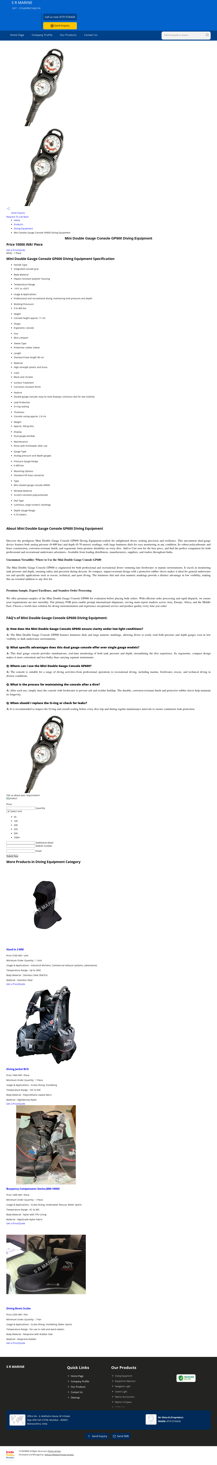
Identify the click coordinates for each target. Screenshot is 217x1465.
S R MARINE (26, 5)
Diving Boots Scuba (18, 1308)
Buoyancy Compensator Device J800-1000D (33, 1188)
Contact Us (91, 34)
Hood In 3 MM (15, 949)
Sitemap (75, 1397)
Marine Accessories (124, 1396)
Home (17, 220)
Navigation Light (123, 1386)
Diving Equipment (23, 228)
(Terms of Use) (54, 1451)
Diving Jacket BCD (17, 1069)
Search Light (121, 1391)
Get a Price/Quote (15, 250)
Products (18, 224)
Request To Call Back (17, 216)
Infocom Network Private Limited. (59, 1454)
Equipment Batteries (125, 1381)
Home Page (17, 34)
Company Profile (42, 34)
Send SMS (123, 1436)
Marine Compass (123, 1402)
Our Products (68, 34)
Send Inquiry (61, 25)
